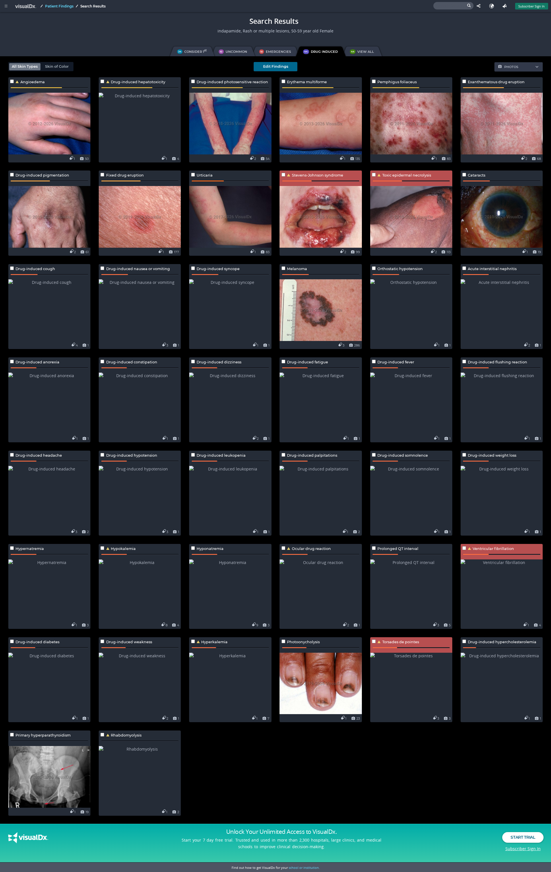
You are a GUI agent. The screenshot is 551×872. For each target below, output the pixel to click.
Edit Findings (275, 66)
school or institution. (304, 867)
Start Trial (523, 837)
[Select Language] (492, 6)
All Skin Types (25, 66)
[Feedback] (505, 6)
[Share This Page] (480, 6)
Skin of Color (57, 66)
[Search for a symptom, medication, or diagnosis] (453, 5)
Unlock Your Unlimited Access (281, 832)
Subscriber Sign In (531, 6)
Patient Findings (59, 6)
